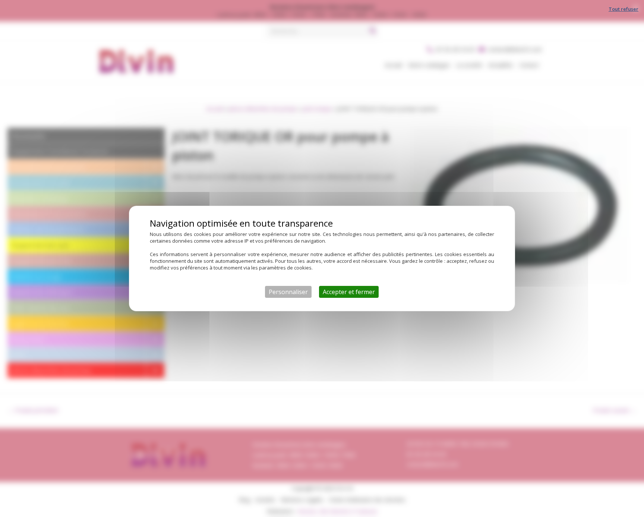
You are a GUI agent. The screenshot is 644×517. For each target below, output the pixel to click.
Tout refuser (623, 9)
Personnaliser (288, 292)
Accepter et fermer (349, 292)
